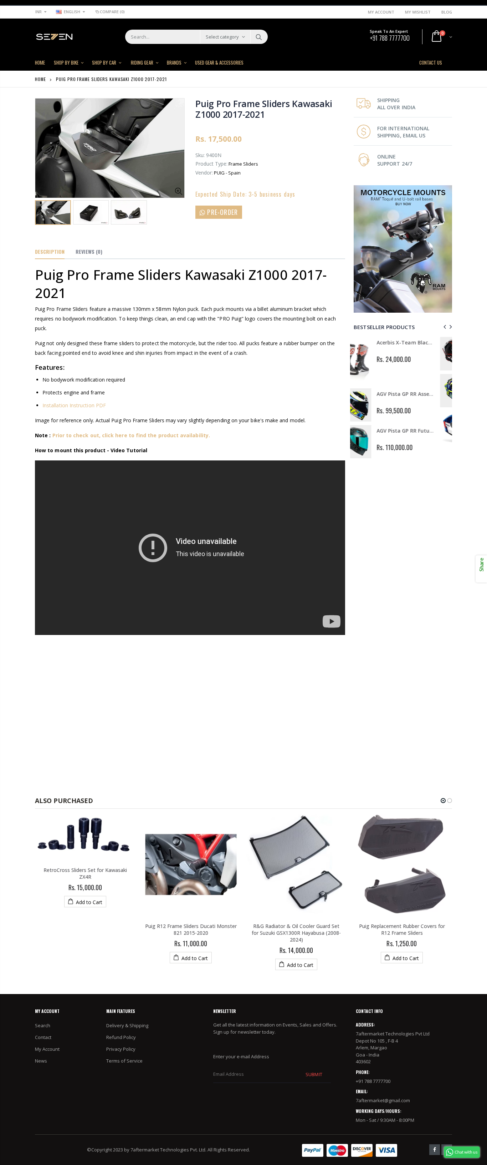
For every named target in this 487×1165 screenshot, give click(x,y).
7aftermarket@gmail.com (383, 1100)
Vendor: (204, 172)
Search (259, 37)
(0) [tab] (89, 251)
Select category (222, 37)
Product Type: (211, 163)
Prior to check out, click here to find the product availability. (131, 435)
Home (40, 79)
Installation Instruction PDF (74, 405)
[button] (443, 800)
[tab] (50, 252)
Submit (314, 1074)
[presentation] (443, 327)
